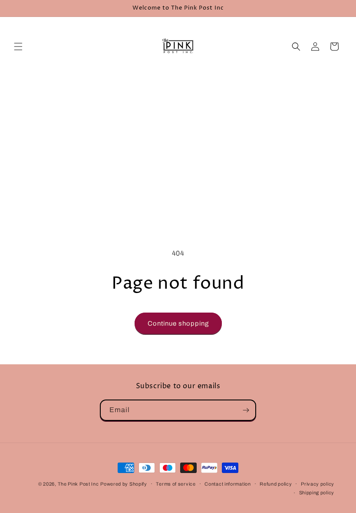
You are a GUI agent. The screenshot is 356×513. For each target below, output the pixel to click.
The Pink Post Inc (78, 483)
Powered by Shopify (123, 483)
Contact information (227, 483)
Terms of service (175, 483)
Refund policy (276, 483)
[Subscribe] (245, 410)
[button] (18, 46)
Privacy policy (317, 483)
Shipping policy (317, 492)
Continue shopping (178, 323)
